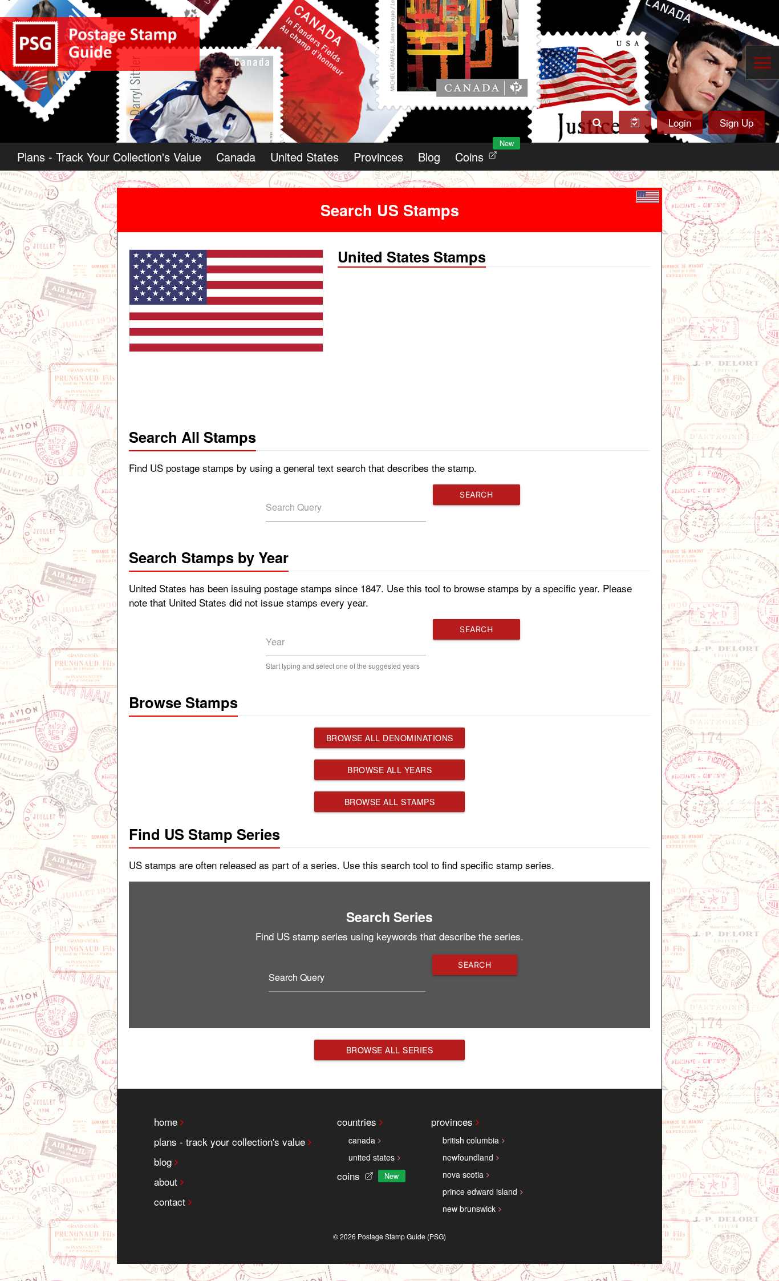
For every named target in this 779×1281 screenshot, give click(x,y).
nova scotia (463, 1174)
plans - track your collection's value (229, 1141)
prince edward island (480, 1191)
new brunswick (469, 1208)
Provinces (378, 156)
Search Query (294, 507)
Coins (478, 154)
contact (169, 1201)
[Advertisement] (389, 389)
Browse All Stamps (389, 801)
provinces (452, 1121)
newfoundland (468, 1157)
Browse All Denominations (389, 737)
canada (361, 1140)
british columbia (471, 1140)
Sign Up (736, 122)
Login (679, 122)
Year (275, 641)
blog (163, 1161)
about (165, 1181)
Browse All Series (389, 1050)
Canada (235, 156)
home (165, 1121)
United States (304, 156)
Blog (429, 156)
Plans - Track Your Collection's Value (109, 156)
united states (371, 1157)
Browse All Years (389, 769)
